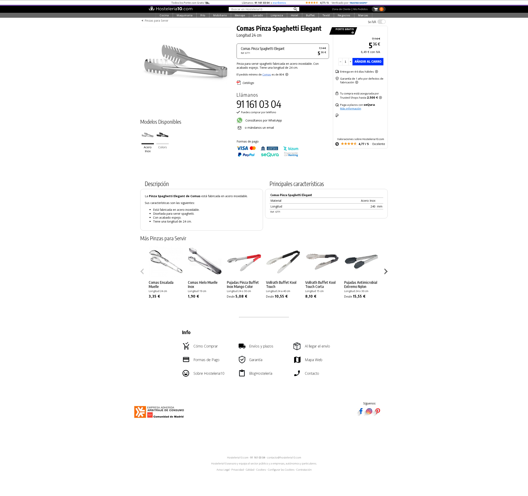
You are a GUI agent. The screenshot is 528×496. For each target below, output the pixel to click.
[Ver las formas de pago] (267, 156)
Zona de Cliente (341, 9)
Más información (350, 108)
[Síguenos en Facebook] (361, 414)
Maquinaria (185, 15)
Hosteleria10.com (237, 457)
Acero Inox (148, 149)
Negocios (344, 15)
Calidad (250, 469)
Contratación (304, 469)
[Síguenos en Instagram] (369, 414)
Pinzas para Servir (156, 20)
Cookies (261, 469)
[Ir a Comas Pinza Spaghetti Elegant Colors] (162, 143)
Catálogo (248, 83)
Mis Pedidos (360, 9)
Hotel (294, 15)
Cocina (164, 15)
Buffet (310, 15)
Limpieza (277, 15)
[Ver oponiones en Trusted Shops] (358, 3)
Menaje (240, 15)
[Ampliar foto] (186, 107)
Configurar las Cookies (281, 469)
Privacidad (237, 469)
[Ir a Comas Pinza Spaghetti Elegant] (147, 143)
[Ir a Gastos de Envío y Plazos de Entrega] (352, 32)
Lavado (258, 15)
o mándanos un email (259, 128)
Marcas (363, 15)
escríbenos (279, 3)
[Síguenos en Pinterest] (377, 414)
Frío (203, 15)
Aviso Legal (223, 469)
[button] (386, 272)
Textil (326, 15)
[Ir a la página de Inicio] (170, 10)
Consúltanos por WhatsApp (263, 120)
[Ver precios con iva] (381, 21)
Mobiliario (220, 15)
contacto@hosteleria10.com (284, 457)
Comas (266, 74)
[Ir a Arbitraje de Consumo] (159, 419)
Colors (162, 147)
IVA (372, 22)
